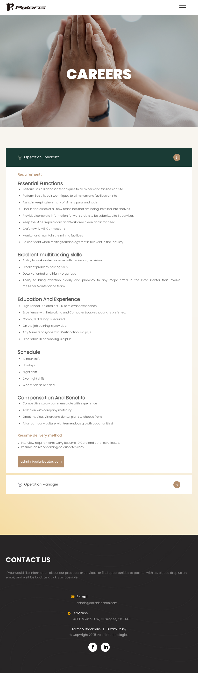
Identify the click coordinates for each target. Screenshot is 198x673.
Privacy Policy (116, 629)
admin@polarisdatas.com (41, 461)
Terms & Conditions (86, 629)
